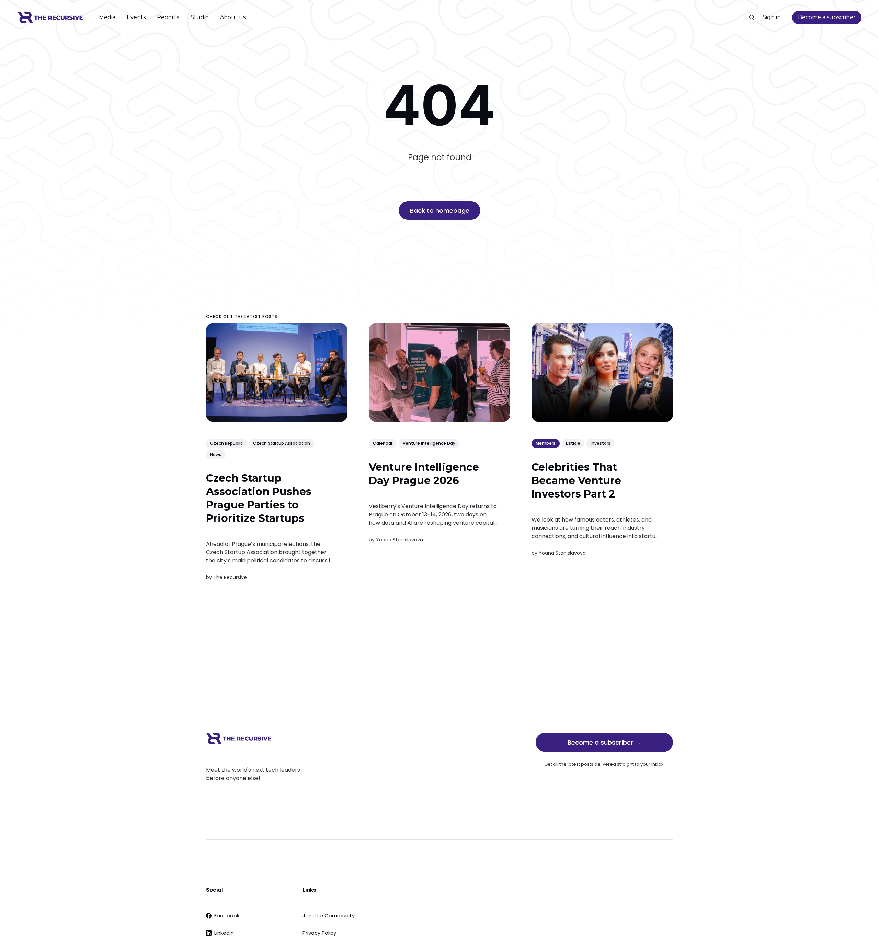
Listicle (573, 443)
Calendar (382, 443)
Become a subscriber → (604, 742)
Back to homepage (439, 210)
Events (136, 17)
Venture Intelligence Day (429, 443)
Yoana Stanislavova (399, 539)
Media (107, 17)
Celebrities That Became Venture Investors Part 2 (576, 480)
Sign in (772, 17)
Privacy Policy (319, 932)
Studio (200, 17)
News (215, 454)
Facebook (226, 915)
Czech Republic (226, 443)
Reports (168, 17)
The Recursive (230, 577)
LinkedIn (224, 932)
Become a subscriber (827, 17)
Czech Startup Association (281, 443)
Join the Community (328, 915)
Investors (600, 443)
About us (233, 17)
